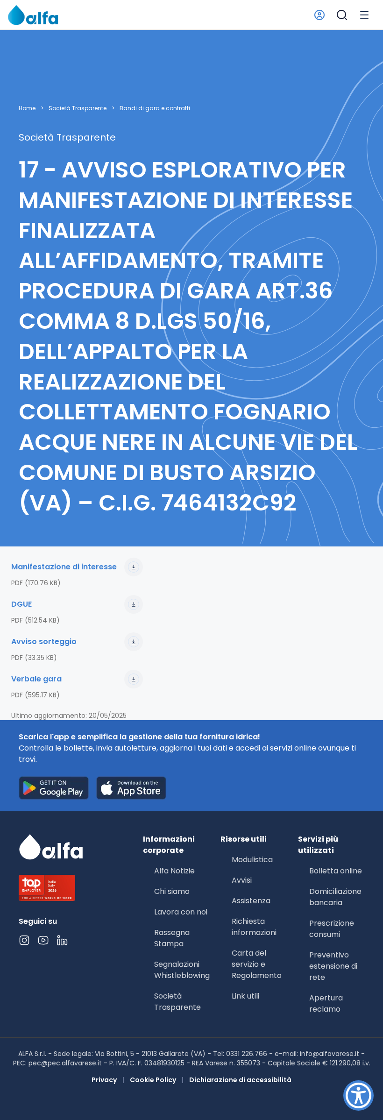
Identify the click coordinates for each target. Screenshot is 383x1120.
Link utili (245, 996)
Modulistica (252, 859)
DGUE (21, 604)
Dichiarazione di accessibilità (240, 1080)
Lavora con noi (180, 912)
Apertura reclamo (326, 1003)
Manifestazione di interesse (64, 566)
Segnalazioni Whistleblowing (182, 970)
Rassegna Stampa (172, 938)
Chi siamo (172, 891)
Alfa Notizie (174, 870)
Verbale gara (36, 678)
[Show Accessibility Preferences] (358, 1095)
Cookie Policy (153, 1080)
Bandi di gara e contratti (155, 108)
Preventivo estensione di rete (333, 966)
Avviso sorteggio (44, 641)
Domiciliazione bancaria (335, 897)
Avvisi (242, 880)
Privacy (104, 1080)
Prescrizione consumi (331, 929)
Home (27, 108)
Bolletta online (335, 870)
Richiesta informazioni (254, 927)
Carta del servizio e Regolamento (257, 964)
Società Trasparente (77, 108)
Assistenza (251, 900)
